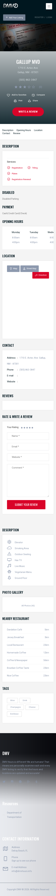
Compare (41, 95)
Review (16, 133)
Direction (43, 275)
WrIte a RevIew (28, 111)
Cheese (32, 707)
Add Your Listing (16, 18)
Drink (25, 700)
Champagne (15, 707)
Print (20, 100)
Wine (12, 700)
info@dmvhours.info (22, 871)
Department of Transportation (14, 814)
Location (38, 130)
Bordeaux (14, 714)
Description (7, 130)
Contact (6, 133)
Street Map (31, 268)
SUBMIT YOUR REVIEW (26, 505)
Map (15, 268)
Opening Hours (23, 130)
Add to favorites (19, 95)
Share (35, 100)
